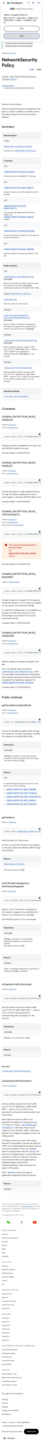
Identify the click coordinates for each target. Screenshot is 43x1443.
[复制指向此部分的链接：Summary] (16, 127)
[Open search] (28, 2)
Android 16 (6, 1322)
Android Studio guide (9, 1350)
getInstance (9, 300)
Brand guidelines (23, 1422)
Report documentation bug (12, 1378)
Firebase (5, 1407)
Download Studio (8, 1361)
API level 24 (12, 989)
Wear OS (5, 1297)
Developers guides (8, 1353)
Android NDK (6, 1364)
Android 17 (6, 1318)
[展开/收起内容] (5, 48)
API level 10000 (18, 525)
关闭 (21, 29)
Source (4, 1245)
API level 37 (12, 425)
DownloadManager (28, 1125)
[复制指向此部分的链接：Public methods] (24, 697)
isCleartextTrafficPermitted (17, 340)
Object (13, 79)
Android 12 (6, 1336)
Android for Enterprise (10, 1238)
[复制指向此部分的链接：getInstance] (16, 817)
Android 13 (6, 1333)
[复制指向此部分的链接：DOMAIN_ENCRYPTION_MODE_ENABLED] (14, 466)
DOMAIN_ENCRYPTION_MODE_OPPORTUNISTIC (15, 207)
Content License (27, 1206)
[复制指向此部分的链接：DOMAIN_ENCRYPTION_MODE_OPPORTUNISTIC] (22, 515)
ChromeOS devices (9, 1301)
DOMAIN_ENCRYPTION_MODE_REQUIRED (19, 231)
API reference (7, 1357)
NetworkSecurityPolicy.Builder (18, 147)
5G (3, 1284)
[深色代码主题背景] (39, 434)
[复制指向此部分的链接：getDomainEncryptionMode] (33, 705)
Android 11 (6, 1340)
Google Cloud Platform (10, 1410)
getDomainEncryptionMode (15, 277)
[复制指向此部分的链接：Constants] (17, 409)
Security (5, 1242)
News (4, 1249)
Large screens (7, 1294)
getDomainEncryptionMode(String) (17, 672)
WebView (11, 1172)
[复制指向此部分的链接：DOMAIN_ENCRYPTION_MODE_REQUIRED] (15, 577)
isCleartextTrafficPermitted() (16, 1071)
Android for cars (8, 1305)
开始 (21, 36)
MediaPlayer (7, 1128)
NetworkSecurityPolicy (25, 151)
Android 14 (6, 1329)
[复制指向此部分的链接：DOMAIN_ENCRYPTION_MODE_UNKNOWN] (16, 636)
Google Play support (9, 1381)
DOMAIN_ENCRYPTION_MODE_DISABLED (19, 172)
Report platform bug (9, 1374)
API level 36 (12, 891)
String (31, 277)
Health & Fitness (7, 1273)
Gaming (5, 1266)
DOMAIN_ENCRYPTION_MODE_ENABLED (18, 188)
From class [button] (17, 397)
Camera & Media (8, 1277)
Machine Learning (8, 1270)
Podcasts (5, 1256)
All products (6, 1414)
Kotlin (31, 69)
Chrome (5, 1403)
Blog (3, 1253)
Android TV (6, 1308)
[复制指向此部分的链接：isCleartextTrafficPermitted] (33, 984)
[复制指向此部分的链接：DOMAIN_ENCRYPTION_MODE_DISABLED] (15, 420)
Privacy (4, 1280)
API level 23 (12, 53)
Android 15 (6, 1325)
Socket (32, 1151)
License (12, 1422)
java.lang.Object (8, 86)
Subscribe (31, 1431)
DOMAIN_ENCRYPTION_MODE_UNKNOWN (19, 249)
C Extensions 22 (12, 428)
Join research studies (9, 1385)
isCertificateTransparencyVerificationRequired (16, 316)
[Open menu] (3, 2)
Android (5, 1234)
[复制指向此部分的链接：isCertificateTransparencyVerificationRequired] (26, 886)
